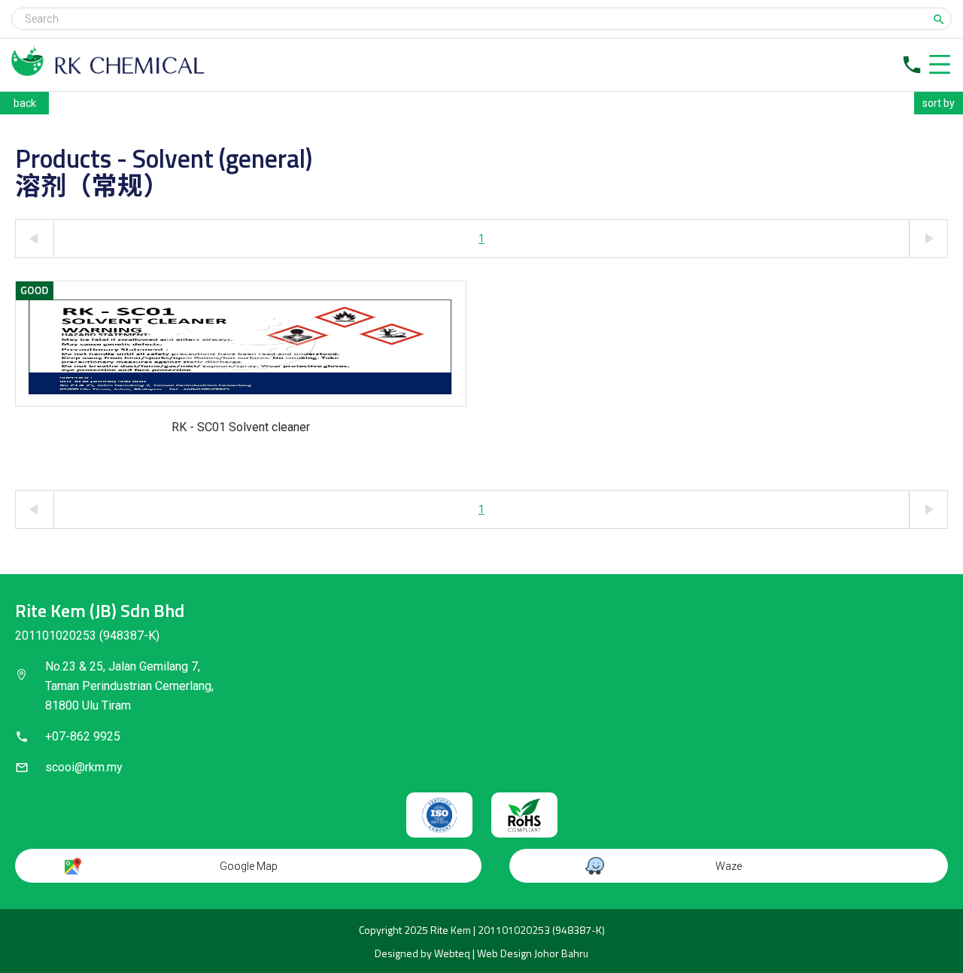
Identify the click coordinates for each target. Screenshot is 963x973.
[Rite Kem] (108, 72)
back (25, 103)
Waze (728, 866)
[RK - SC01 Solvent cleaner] (241, 343)
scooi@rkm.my (84, 767)
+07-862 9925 (82, 736)
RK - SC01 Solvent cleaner (241, 427)
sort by (938, 103)
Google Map (249, 866)
